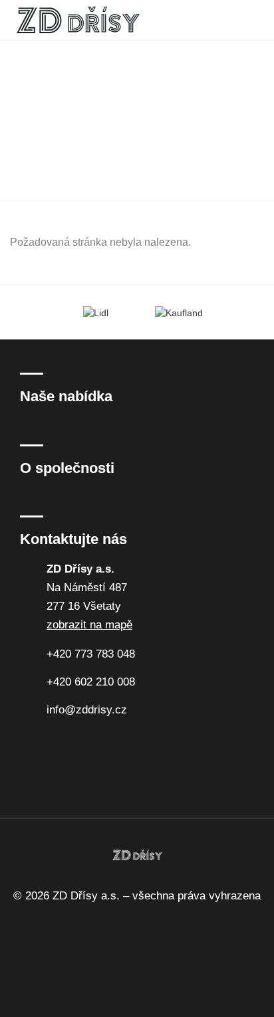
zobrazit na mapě (89, 624)
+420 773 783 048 (91, 654)
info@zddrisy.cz (87, 709)
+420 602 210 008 (91, 682)
